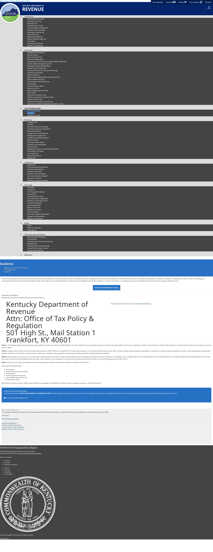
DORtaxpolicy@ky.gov (144, 304)
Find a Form (31, 194)
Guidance (30, 113)
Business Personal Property (37, 127)
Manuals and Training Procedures (40, 241)
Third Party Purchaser (35, 151)
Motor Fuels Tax (33, 75)
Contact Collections (34, 171)
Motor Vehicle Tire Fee (35, 79)
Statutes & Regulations (9, 423)
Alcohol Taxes (32, 55)
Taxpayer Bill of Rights (26, 447)
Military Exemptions (34, 37)
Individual (28, 16)
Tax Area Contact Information (38, 214)
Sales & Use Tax (33, 88)
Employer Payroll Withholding (38, 66)
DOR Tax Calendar (34, 228)
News (26, 223)
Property (28, 120)
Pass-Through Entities (35, 86)
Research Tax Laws (34, 210)
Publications (31, 230)
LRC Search (5, 415)
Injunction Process (34, 178)
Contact (7, 461)
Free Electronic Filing (35, 25)
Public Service (32, 147)
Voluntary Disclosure (35, 43)
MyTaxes (28, 255)
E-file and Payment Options (37, 167)
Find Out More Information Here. (17, 398)
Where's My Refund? (35, 45)
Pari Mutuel (31, 84)
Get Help (28, 185)
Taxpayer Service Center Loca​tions (13, 429)
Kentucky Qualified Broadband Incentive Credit (45, 104)
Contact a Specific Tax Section (11, 425)
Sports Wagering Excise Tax (37, 90)
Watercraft (31, 158)
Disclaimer (7, 472)
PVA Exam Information (35, 142)
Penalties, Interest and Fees (37, 180)
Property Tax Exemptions (36, 144)
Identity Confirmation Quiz (37, 201)
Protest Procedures (34, 203)
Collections (29, 162)
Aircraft (30, 124)
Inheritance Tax (33, 34)
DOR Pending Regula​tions (10, 419)
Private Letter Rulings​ (35, 250)
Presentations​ (32, 244)
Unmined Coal (32, 153)
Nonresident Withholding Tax (38, 81)
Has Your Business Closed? (37, 176)
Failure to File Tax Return (36, 174)
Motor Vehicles (33, 140)
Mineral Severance (34, 131)
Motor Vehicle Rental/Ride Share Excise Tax (43, 77)
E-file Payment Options (36, 192)
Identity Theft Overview (36, 30)
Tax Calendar (157, 2)
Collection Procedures (35, 169)
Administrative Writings (34, 234)
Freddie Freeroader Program (38, 138)
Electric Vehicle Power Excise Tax (39, 64)
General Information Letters (37, 248)
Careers (208, 2)
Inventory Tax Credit (35, 73)
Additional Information (36, 19)
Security (7, 470)
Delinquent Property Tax (36, 135)
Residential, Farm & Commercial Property (43, 149)
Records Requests (34, 205)
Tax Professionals (32, 108)
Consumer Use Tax (34, 21)
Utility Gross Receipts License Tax (39, 101)
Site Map (7, 463)
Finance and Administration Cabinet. (30, 453)
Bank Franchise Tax (34, 57)
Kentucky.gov (4, 538)
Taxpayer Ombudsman (36, 216)
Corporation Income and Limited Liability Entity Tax (46, 61)
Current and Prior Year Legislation (13, 427)
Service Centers (33, 212)
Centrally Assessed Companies (38, 129)
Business (28, 50)
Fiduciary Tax (32, 23)
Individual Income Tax (35, 32)
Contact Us (31, 189)
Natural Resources (34, 155)
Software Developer (10, 465)
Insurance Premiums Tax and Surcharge (42, 70)
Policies (6, 468)
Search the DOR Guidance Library (107, 288)
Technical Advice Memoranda (38, 246)
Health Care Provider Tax (36, 68)
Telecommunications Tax (36, 95)
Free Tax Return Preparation (37, 28)
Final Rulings (32, 239)
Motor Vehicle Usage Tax (36, 39)
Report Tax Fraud (33, 207)
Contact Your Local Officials (37, 133)
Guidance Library (33, 115)
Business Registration (35, 59)
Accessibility (8, 474)
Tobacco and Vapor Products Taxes (40, 97)
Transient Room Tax (34, 99)
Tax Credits (31, 41)
